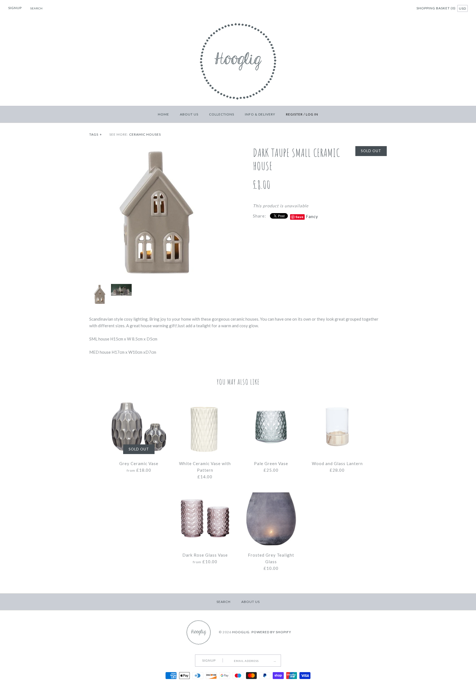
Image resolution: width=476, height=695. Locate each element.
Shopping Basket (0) (436, 8)
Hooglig (241, 632)
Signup (15, 8)
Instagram (404, 9)
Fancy (312, 216)
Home (163, 114)
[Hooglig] (238, 21)
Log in (312, 114)
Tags (95, 134)
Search (224, 602)
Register (294, 114)
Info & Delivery (260, 114)
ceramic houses (145, 134)
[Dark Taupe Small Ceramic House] (156, 149)
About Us (189, 114)
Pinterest (397, 9)
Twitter (391, 9)
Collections (221, 114)
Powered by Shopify (271, 632)
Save (300, 217)
